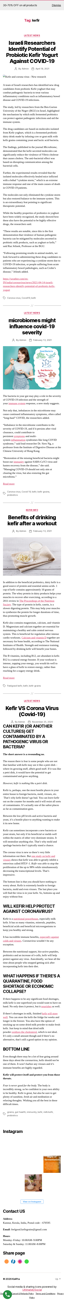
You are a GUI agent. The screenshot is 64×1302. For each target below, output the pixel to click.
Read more (9, 484)
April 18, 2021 (42, 68)
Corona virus (14, 297)
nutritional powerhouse (25, 919)
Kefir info (32, 510)
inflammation (18, 440)
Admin (25, 68)
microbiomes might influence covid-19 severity (32, 326)
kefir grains (43, 491)
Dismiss (56, 5)
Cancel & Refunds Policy (23, 1293)
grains (10, 1112)
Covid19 (26, 297)
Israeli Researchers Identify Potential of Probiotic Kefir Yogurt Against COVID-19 (32, 52)
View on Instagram (32, 1201)
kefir (33, 297)
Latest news (32, 35)
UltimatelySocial (32, 1289)
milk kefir (48, 1112)
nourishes (46, 1006)
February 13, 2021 (42, 340)
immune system (16, 403)
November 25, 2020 (42, 721)
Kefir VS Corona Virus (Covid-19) (32, 711)
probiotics (12, 495)
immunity (19, 462)
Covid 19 (26, 491)
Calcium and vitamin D (34, 637)
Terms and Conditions (45, 1293)
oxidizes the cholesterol (24, 1032)
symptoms (19, 436)
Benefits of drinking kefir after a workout (32, 520)
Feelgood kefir (14, 685)
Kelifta (16, 1278)
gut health (20, 1112)
